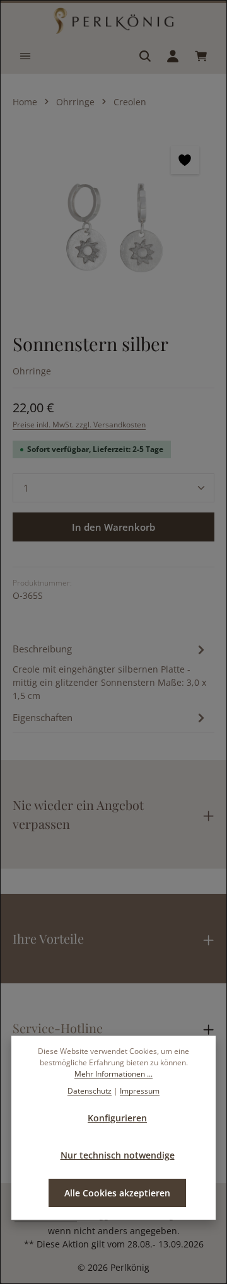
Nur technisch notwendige (118, 1155)
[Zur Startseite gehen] (113, 21)
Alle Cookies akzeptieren (117, 1193)
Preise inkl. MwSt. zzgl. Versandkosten (79, 424)
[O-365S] (113, 225)
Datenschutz (89, 1090)
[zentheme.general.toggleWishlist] (185, 160)
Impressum (140, 1090)
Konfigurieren (117, 1118)
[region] (113, 225)
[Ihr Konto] (172, 56)
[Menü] (25, 56)
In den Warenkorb (113, 527)
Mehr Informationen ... (113, 1073)
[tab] (110, 671)
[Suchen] (145, 56)
